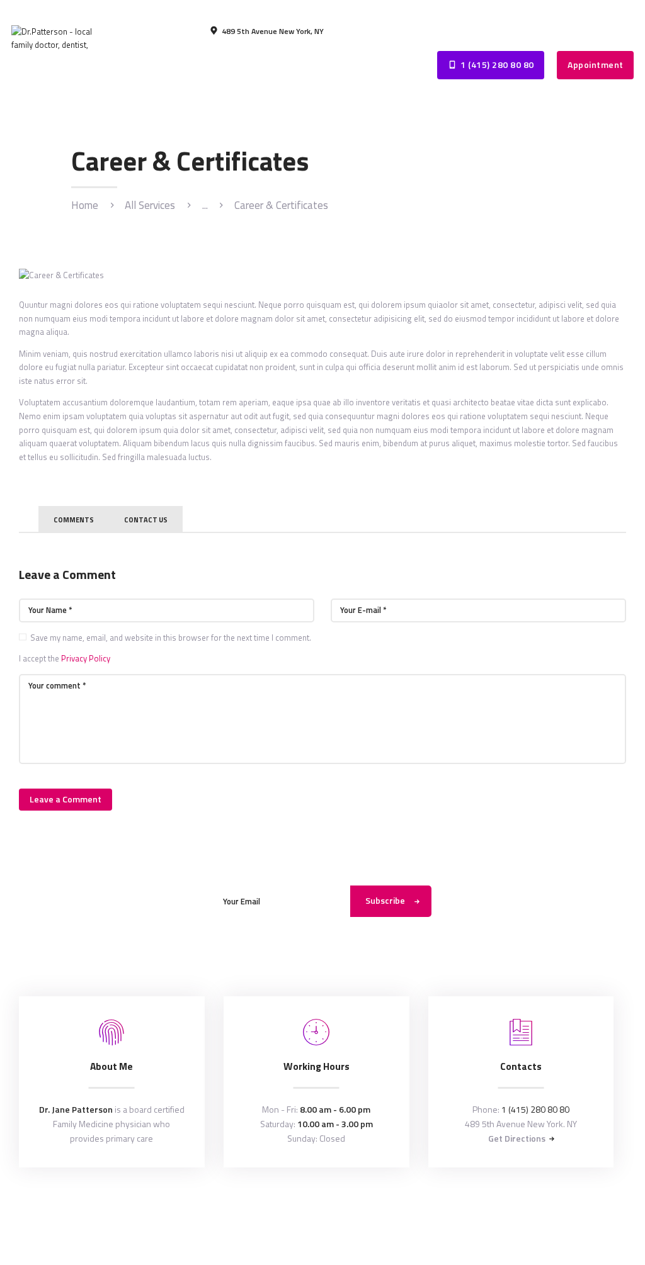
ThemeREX (324, 1207)
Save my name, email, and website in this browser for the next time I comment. (170, 637)
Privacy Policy (85, 658)
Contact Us (146, 520)
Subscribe (385, 900)
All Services (150, 205)
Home (84, 205)
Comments (74, 520)
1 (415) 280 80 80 (535, 1109)
